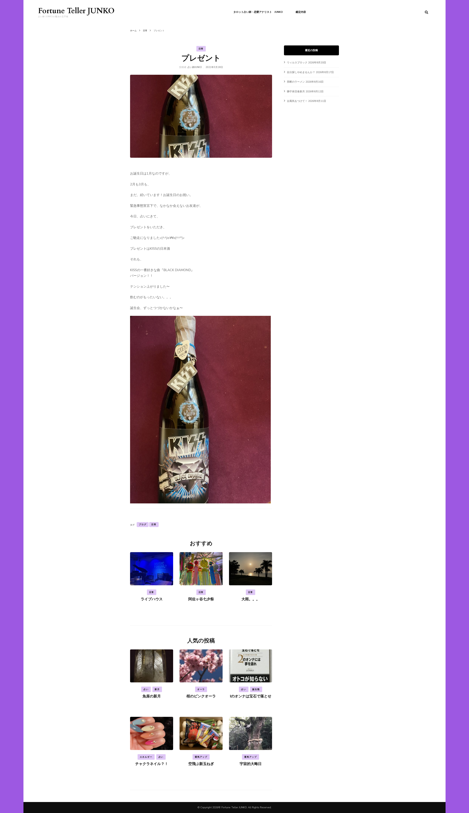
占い (146, 689)
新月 (157, 689)
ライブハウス (152, 599)
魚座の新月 (152, 696)
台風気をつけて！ (297, 101)
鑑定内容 (301, 12)
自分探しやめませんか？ (301, 72)
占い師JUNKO (194, 67)
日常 (201, 48)
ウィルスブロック (297, 62)
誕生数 (256, 689)
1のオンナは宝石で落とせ (250, 696)
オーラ (201, 689)
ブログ (142, 524)
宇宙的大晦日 (251, 764)
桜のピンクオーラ (201, 696)
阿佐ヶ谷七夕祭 (201, 599)
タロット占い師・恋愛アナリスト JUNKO (258, 12)
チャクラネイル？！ (151, 764)
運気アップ (201, 756)
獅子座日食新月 (296, 91)
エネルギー (146, 756)
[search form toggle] (426, 12)
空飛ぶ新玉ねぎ (201, 764)
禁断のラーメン (296, 82)
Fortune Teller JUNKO (76, 11)
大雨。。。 (250, 599)
